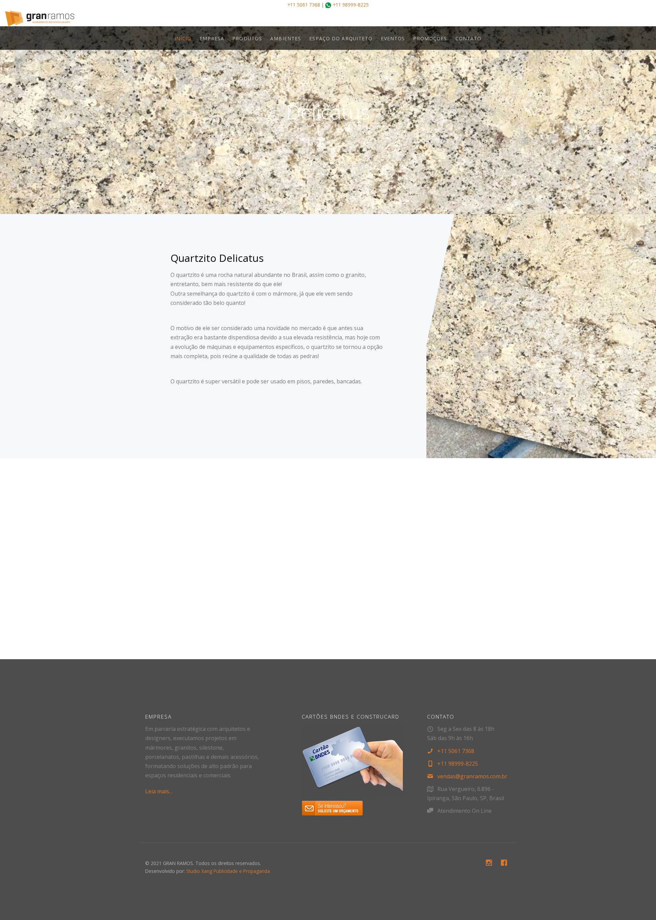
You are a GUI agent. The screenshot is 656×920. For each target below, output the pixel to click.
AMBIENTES (285, 38)
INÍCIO (183, 38)
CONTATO (468, 38)
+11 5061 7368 (303, 4)
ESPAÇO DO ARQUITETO (340, 38)
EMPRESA (212, 38)
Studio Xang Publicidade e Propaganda (228, 871)
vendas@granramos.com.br (472, 776)
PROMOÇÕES (430, 38)
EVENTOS (393, 38)
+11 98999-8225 (351, 4)
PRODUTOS (247, 38)
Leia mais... (158, 791)
